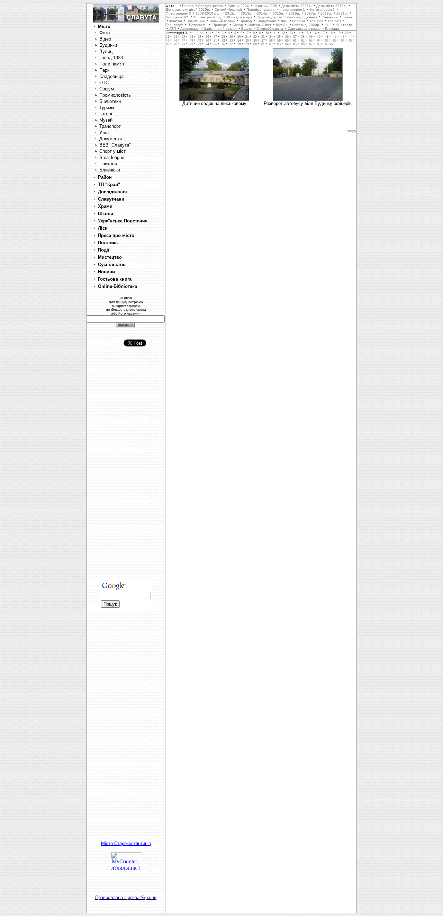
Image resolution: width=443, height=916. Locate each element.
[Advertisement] (126, 469)
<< (202, 33)
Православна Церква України (125, 897)
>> (331, 44)
